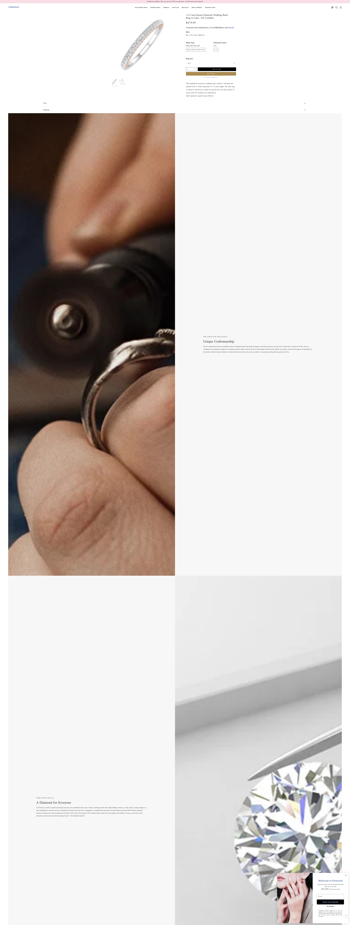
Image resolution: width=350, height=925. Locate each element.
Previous (111, 45)
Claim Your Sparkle (330, 902)
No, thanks (330, 906)
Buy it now (211, 74)
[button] (141, 7)
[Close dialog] (345, 875)
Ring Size (189, 58)
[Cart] (341, 7)
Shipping (46, 109)
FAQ (44, 103)
